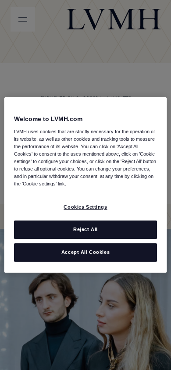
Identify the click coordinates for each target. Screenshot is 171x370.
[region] (85, 185)
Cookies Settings (85, 207)
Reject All (85, 229)
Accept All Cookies (85, 252)
